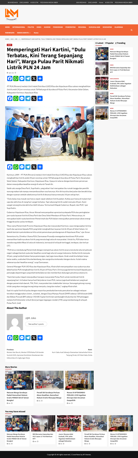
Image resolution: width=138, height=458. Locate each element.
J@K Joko (11, 73)
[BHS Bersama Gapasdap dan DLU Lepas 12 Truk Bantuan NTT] (102, 68)
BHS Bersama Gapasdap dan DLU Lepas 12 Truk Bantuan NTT (120, 70)
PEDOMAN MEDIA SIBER (49, 2)
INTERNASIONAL (18, 27)
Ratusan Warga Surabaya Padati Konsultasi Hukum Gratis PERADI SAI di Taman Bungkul (18, 396)
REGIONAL (82, 27)
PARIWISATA (9, 33)
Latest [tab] (100, 43)
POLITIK (31, 27)
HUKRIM (47, 27)
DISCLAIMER (24, 2)
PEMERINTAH (70, 27)
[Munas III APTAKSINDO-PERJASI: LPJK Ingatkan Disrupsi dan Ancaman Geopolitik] (79, 380)
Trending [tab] (121, 43)
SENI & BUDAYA (114, 79)
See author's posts (36, 324)
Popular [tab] (110, 43)
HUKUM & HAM (94, 27)
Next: (72, 352)
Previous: (25, 353)
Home (101, 2)
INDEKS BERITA (23, 33)
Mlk (9, 403)
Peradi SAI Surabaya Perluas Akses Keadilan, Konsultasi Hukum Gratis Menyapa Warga (49, 395)
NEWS (7, 27)
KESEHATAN (107, 27)
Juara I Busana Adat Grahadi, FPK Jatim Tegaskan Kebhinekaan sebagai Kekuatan (120, 84)
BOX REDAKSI (13, 2)
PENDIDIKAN (58, 27)
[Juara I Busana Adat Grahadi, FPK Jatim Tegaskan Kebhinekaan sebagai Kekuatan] (102, 83)
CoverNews (76, 454)
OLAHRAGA (118, 27)
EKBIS (39, 27)
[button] (131, 30)
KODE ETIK (34, 2)
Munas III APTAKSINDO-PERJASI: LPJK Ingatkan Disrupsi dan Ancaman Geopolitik (76, 396)
